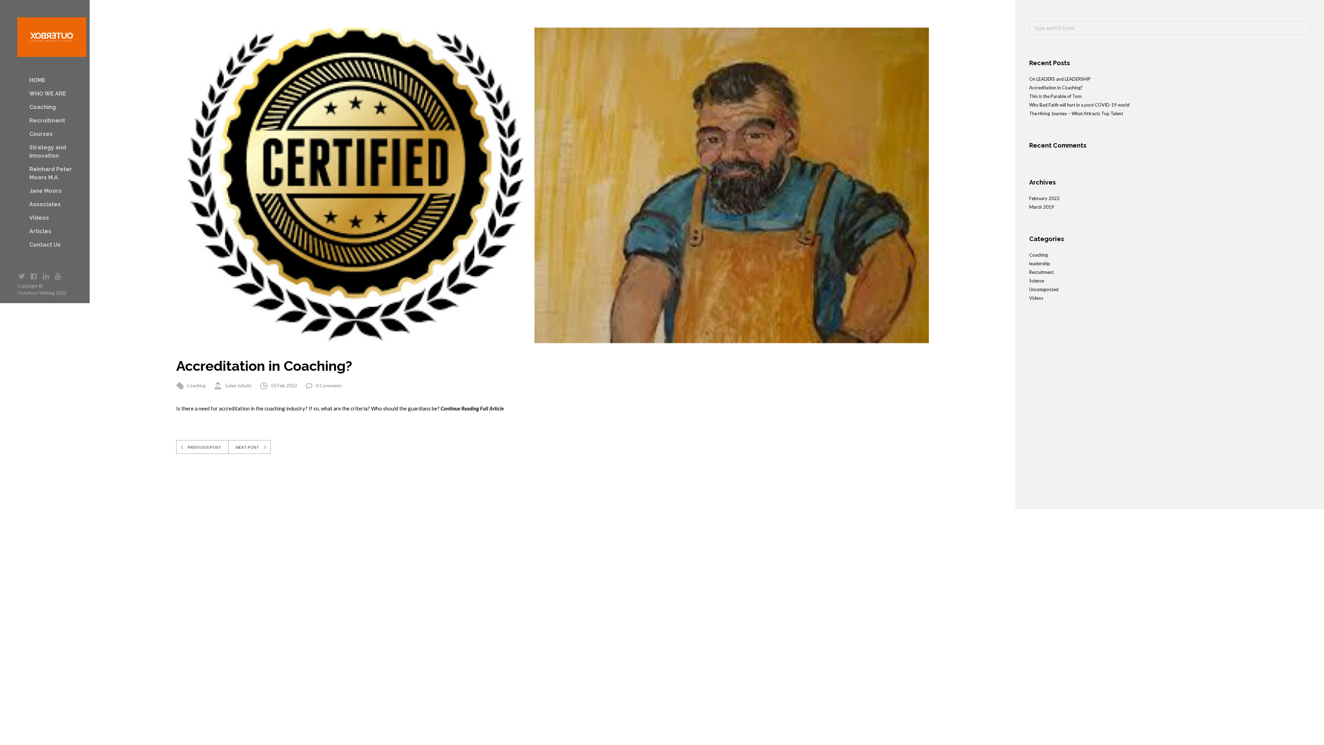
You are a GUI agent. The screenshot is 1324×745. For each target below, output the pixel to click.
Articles (40, 231)
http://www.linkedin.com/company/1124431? (45, 276)
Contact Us (45, 244)
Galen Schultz (238, 385)
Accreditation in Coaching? (1056, 87)
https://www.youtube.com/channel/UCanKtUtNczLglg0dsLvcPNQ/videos (57, 276)
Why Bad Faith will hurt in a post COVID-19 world (1079, 105)
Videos (39, 218)
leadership (1039, 263)
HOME (37, 80)
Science (1036, 281)
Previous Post (204, 447)
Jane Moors (45, 191)
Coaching (42, 107)
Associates (45, 204)
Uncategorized (1044, 289)
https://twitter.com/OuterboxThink (21, 276)
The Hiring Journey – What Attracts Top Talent (1076, 113)
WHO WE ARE (47, 93)
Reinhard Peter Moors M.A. (50, 173)
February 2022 (1044, 198)
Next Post (247, 447)
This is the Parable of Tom (1055, 96)
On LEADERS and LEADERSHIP (1060, 79)
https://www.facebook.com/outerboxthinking (33, 276)
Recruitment (47, 120)
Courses (41, 134)
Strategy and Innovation (47, 151)
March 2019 (1041, 207)
